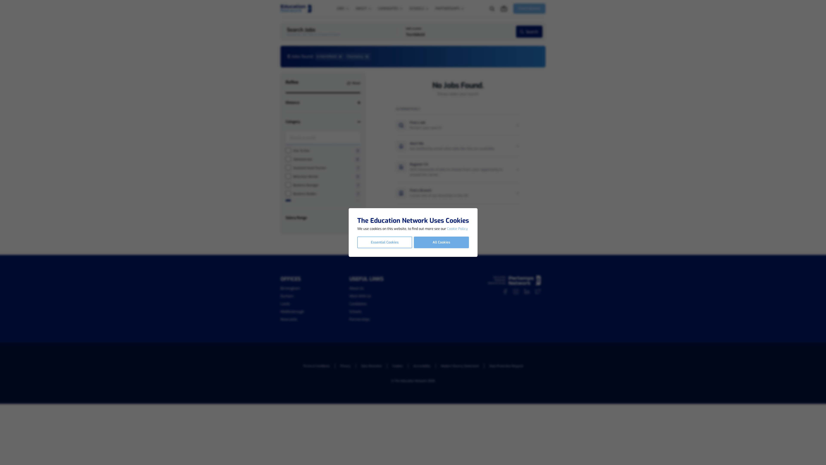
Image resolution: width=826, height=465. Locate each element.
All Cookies (441, 242)
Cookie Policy (457, 228)
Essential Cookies (385, 242)
